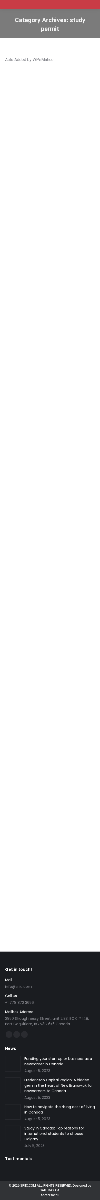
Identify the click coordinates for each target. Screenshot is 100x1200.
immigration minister (67, 843)
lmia (56, 452)
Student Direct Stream (54, 717)
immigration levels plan (51, 337)
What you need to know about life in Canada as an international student (50, 687)
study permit (55, 120)
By (25, 125)
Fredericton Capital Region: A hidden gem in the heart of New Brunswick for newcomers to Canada (58, 1085)
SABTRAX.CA (49, 1190)
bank (41, 703)
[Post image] (13, 1064)
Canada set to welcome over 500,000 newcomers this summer (45, 320)
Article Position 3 (36, 106)
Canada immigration (39, 834)
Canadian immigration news (51, 839)
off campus (52, 227)
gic (26, 708)
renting (26, 713)
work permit (20, 236)
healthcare (48, 708)
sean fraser (48, 848)
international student (27, 227)
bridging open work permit (41, 448)
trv (79, 848)
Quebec (32, 848)
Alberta (17, 106)
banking (53, 703)
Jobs (73, 337)
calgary (55, 106)
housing (64, 708)
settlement (76, 713)
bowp (16, 448)
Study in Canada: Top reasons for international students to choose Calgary (46, 90)
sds (46, 116)
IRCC (74, 708)
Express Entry (40, 580)
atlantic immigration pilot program (37, 575)
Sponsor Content (63, 116)
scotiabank (41, 713)
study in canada (32, 120)
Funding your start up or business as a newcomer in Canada (58, 1061)
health (34, 708)
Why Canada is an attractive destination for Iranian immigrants (44, 559)
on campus (70, 227)
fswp (28, 337)
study (15, 120)
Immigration (54, 111)
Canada (17, 337)
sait (39, 116)
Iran (50, 585)
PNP (30, 589)
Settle (16, 341)
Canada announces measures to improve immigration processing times (50, 817)
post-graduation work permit (33, 231)
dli (42, 111)
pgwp (30, 116)
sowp (52, 457)
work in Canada (40, 727)
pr (79, 337)
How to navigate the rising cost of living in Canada (59, 1109)
